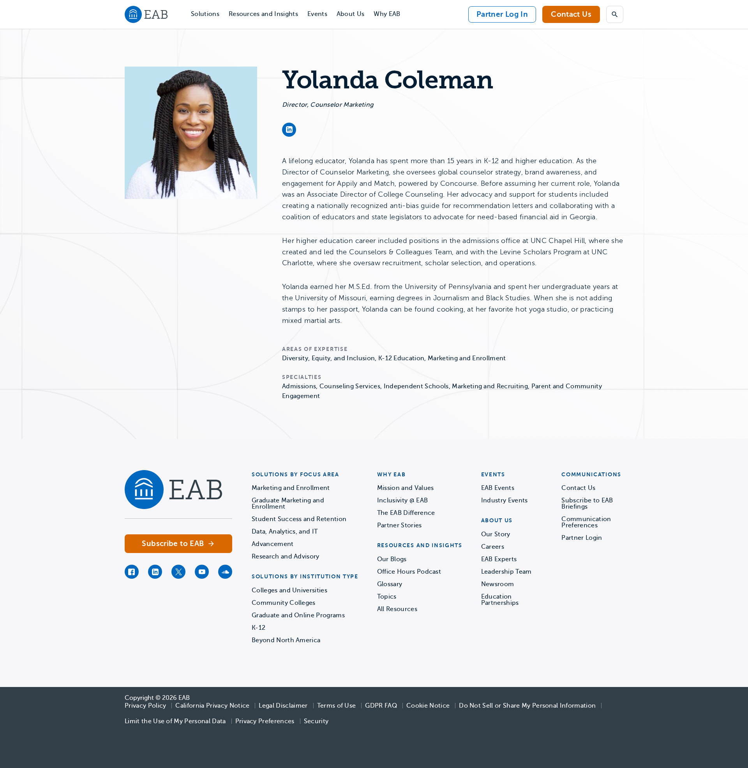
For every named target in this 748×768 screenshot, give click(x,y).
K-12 (258, 627)
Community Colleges (284, 602)
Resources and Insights (263, 14)
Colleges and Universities (289, 590)
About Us (351, 14)
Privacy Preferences (265, 721)
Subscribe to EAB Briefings (587, 503)
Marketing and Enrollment (291, 487)
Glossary (389, 584)
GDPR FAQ (381, 705)
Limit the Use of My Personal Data (175, 721)
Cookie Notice (428, 705)
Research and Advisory (285, 556)
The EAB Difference (406, 512)
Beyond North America (286, 640)
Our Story (495, 534)
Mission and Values (405, 487)
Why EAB (387, 14)
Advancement (273, 544)
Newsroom (497, 584)
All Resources (397, 609)
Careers (492, 546)
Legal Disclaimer (283, 705)
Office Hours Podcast (409, 571)
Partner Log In (502, 14)
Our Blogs (392, 559)
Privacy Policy (145, 705)
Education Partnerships (500, 599)
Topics (387, 596)
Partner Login (581, 537)
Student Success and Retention (299, 519)
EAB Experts (499, 559)
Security (316, 721)
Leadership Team (506, 571)
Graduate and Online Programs (298, 615)
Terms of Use (336, 705)
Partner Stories (399, 525)
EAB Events (497, 487)
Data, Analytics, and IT (285, 531)
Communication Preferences (586, 522)
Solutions (205, 14)
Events (317, 14)
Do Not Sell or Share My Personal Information (527, 705)
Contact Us (571, 14)
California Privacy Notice (212, 705)
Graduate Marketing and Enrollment (288, 503)
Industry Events (504, 500)
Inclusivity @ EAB (402, 500)
